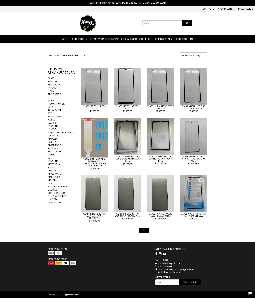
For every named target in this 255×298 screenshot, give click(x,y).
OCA (50, 183)
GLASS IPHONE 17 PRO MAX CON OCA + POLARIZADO (94, 215)
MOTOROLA (54, 84)
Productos (77, 39)
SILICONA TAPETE (57, 196)
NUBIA (51, 119)
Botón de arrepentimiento (168, 272)
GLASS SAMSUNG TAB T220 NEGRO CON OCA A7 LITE (160, 158)
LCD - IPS (52, 142)
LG (49, 97)
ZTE (50, 113)
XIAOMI (51, 91)
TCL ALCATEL (54, 110)
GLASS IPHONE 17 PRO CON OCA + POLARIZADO (127, 214)
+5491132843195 (165, 266)
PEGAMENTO (54, 145)
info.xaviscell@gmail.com (169, 263)
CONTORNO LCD (56, 192)
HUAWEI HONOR (56, 103)
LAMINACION (54, 202)
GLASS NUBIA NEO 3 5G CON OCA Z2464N (193, 107)
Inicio (65, 39)
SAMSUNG (53, 81)
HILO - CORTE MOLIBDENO (61, 132)
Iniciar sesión (245, 8)
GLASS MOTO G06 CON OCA (127, 107)
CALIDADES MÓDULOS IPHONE (137, 39)
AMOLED (52, 138)
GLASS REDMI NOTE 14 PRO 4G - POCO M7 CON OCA (193, 158)
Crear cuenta (225, 8)
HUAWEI (52, 154)
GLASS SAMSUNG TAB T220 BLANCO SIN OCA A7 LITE (127, 158)
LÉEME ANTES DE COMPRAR (104, 39)
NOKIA (51, 100)
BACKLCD (52, 189)
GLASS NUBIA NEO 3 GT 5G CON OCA (160, 107)
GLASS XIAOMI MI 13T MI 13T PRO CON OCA (193, 214)
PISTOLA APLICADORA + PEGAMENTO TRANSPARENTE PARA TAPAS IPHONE (94, 162)
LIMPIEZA (53, 199)
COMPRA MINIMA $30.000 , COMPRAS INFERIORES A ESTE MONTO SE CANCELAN (128, 2)
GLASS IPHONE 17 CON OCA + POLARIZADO (160, 214)
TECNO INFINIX (55, 116)
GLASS (51, 78)
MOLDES (52, 180)
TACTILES (53, 148)
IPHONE (52, 87)
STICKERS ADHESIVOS (59, 186)
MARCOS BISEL (55, 177)
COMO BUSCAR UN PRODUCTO (171, 39)
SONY (51, 106)
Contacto (208, 8)
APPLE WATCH (55, 94)
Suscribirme (190, 282)
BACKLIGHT (54, 122)
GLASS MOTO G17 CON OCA (94, 107)
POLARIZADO (54, 135)
